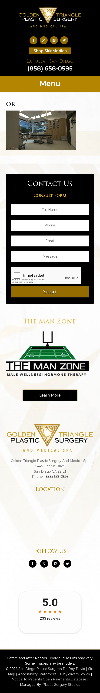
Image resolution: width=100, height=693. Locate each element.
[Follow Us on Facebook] (35, 40)
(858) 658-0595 (50, 66)
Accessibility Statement (37, 674)
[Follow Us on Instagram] (56, 564)
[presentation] (46, 276)
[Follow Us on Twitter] (65, 40)
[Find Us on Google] (45, 40)
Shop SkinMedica (50, 51)
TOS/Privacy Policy (75, 674)
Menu (50, 83)
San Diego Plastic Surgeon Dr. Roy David (51, 669)
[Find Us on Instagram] (55, 40)
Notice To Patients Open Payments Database (49, 679)
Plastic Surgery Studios (61, 685)
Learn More (50, 395)
